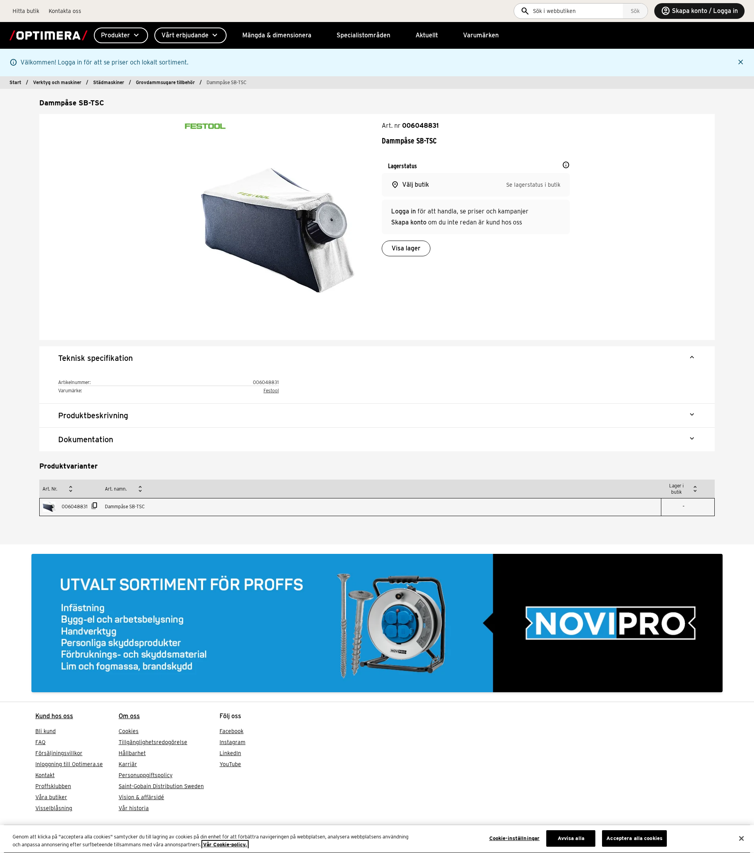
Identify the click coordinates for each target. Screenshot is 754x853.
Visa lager (406, 248)
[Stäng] (741, 838)
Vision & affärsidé (141, 797)
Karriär (128, 764)
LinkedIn (230, 753)
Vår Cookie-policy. (225, 844)
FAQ (40, 742)
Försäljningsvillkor (58, 753)
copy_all (95, 506)
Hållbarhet (132, 753)
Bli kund (45, 731)
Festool (271, 390)
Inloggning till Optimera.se (69, 764)
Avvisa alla (571, 838)
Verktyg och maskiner (57, 82)
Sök (635, 11)
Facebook (231, 731)
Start (15, 82)
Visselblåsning (53, 808)
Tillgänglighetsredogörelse (153, 742)
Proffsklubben (53, 786)
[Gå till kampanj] (377, 623)
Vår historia (134, 808)
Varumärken (481, 35)
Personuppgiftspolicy (145, 775)
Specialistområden (363, 35)
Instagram (232, 742)
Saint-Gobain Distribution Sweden (161, 786)
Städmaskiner (108, 82)
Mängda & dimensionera (276, 35)
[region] (377, 839)
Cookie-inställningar (514, 838)
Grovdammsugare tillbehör (165, 82)
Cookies (129, 731)
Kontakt (45, 775)
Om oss (129, 716)
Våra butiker (51, 797)
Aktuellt (426, 35)
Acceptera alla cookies (634, 838)
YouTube (230, 764)
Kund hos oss (54, 716)
